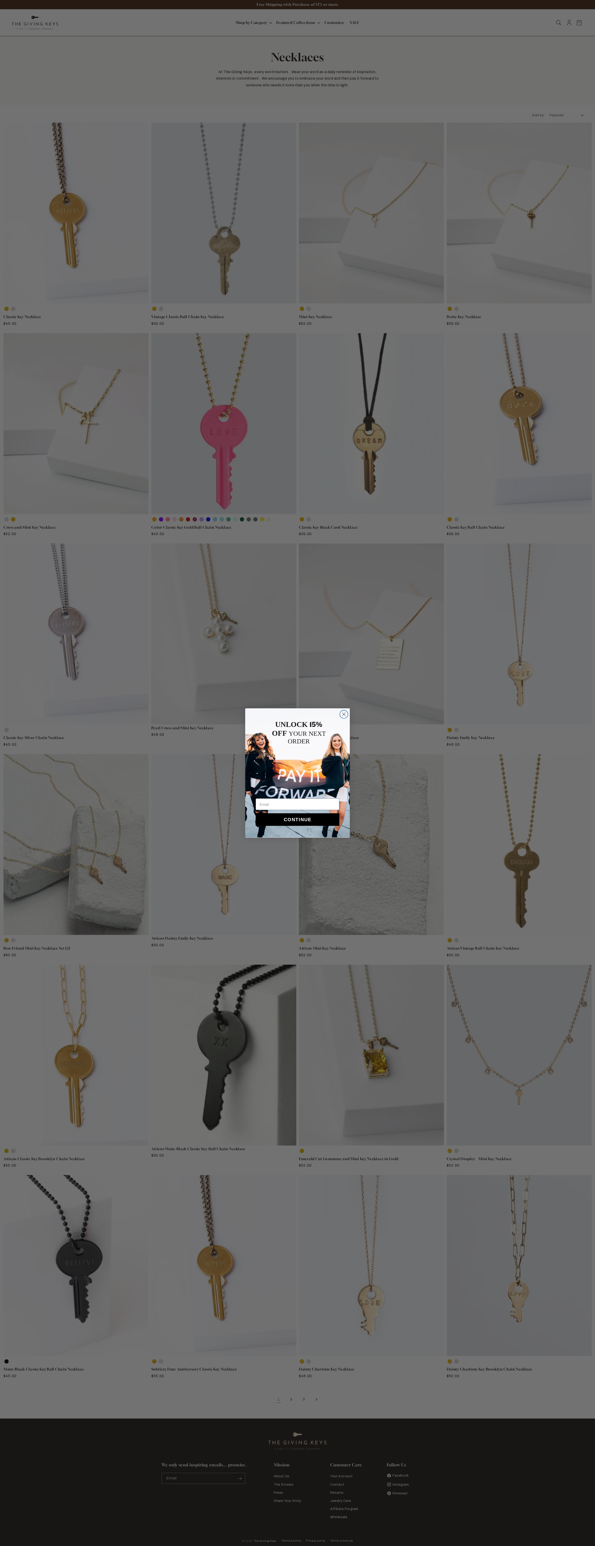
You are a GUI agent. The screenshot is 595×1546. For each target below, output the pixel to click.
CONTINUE (297, 819)
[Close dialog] (344, 714)
